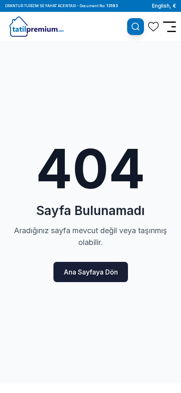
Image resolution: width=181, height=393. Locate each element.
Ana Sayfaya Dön (91, 272)
